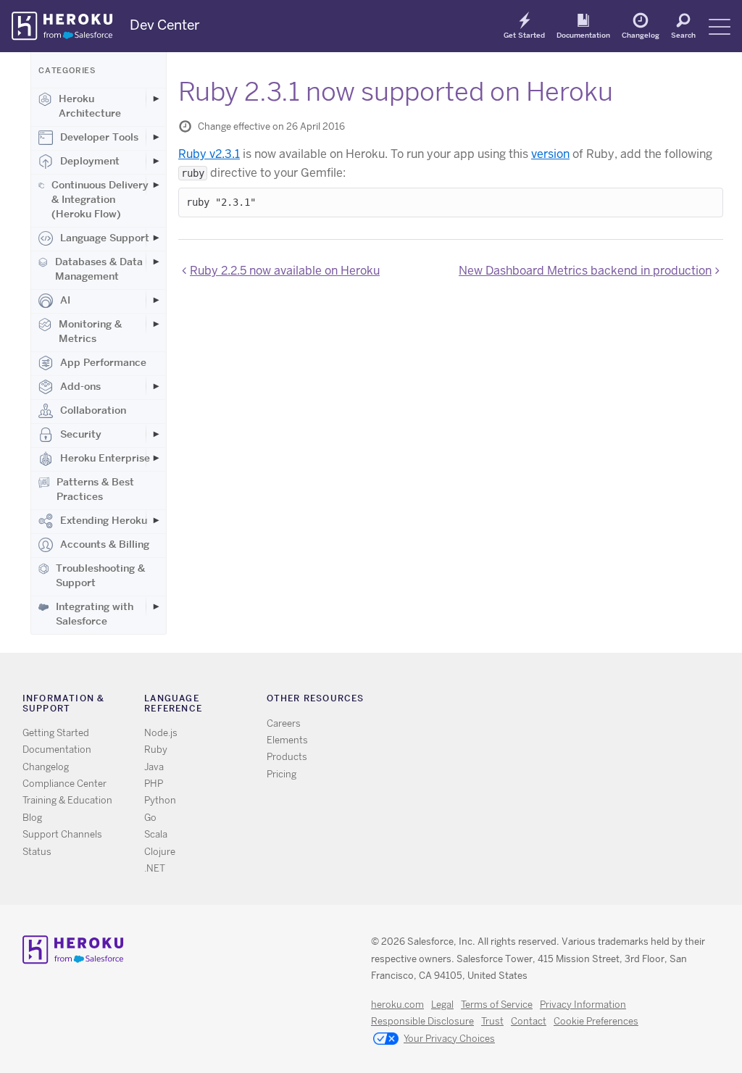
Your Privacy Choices (449, 1038)
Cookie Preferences (596, 1021)
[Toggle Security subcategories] (156, 434)
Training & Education (67, 800)
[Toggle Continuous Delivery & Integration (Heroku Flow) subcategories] (156, 185)
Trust (492, 1021)
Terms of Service (497, 1004)
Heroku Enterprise (105, 457)
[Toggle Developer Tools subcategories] (156, 137)
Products (287, 756)
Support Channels (62, 834)
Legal (442, 1004)
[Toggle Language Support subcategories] (156, 238)
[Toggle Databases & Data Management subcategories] (156, 261)
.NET (154, 868)
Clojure (159, 851)
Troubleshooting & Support (100, 575)
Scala (155, 834)
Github (560, 701)
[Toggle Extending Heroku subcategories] (156, 520)
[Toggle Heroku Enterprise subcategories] (156, 458)
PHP (153, 783)
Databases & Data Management (99, 269)
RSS (518, 701)
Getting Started (55, 732)
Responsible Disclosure (422, 1021)
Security (80, 434)
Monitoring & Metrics (90, 331)
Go (150, 817)
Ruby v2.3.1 (209, 154)
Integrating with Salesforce (94, 613)
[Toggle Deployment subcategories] (156, 161)
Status (36, 851)
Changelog (640, 34)
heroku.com (397, 1004)
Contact (528, 1021)
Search (683, 34)
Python (160, 800)
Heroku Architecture (90, 106)
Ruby (155, 749)
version (550, 154)
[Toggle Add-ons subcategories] (156, 386)
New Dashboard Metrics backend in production (585, 270)
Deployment (90, 160)
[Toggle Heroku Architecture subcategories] (156, 98)
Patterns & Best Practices (95, 489)
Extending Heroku (103, 520)
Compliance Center (64, 783)
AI (65, 299)
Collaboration (93, 410)
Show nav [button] (719, 27)
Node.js (161, 732)
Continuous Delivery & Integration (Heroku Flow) (100, 199)
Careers (284, 723)
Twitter (539, 701)
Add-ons (80, 386)
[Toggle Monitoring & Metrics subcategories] (156, 324)
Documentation (583, 34)
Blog (32, 817)
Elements (287, 740)
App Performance (103, 362)
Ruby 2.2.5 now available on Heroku (285, 270)
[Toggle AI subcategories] (156, 300)
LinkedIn (581, 701)
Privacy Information (583, 1004)
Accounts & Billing (104, 544)
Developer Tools (99, 136)
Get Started (524, 34)
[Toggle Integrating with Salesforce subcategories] (156, 606)
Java (154, 766)
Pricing (281, 774)
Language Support (104, 237)
